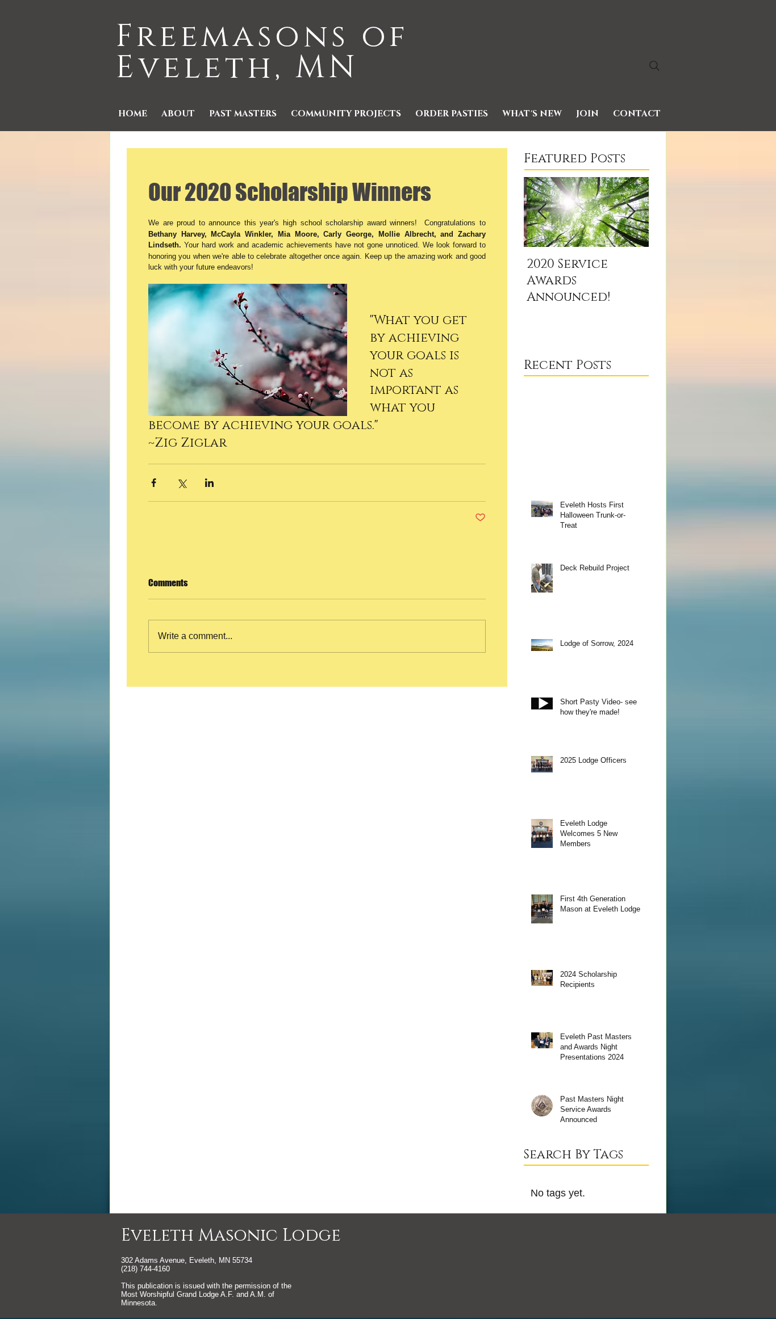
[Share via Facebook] (153, 482)
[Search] (654, 66)
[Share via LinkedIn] (209, 482)
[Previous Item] (542, 212)
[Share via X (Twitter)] (181, 482)
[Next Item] (630, 212)
